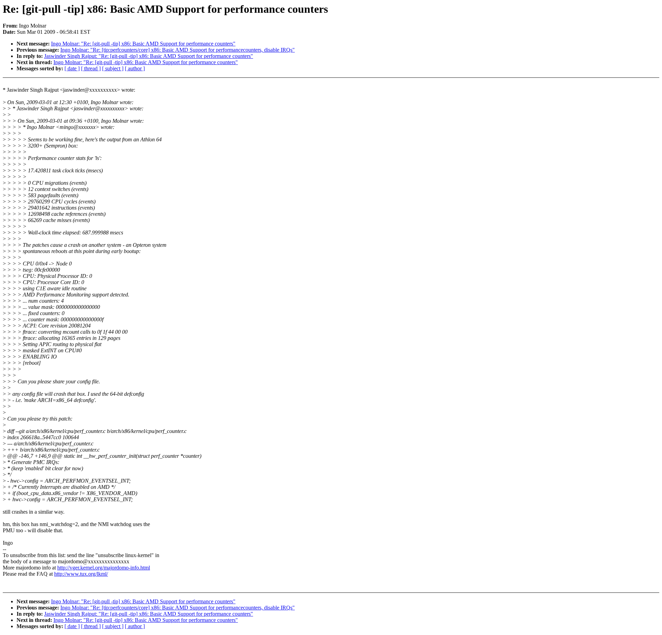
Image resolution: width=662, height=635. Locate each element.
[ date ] (72, 68)
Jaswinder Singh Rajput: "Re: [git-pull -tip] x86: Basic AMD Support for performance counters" (148, 56)
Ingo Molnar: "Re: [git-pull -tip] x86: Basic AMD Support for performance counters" (143, 44)
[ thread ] (91, 68)
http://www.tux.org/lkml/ (81, 574)
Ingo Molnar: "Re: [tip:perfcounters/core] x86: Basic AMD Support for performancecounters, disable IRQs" (177, 50)
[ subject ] (112, 68)
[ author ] (135, 68)
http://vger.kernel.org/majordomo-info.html (103, 568)
